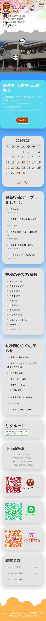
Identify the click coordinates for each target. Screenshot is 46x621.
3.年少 (13, 291)
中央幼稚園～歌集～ (19, 357)
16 (28, 162)
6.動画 (13, 305)
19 (7, 167)
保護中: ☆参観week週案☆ (21, 87)
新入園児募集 (16, 373)
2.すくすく (15, 286)
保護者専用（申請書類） (21, 397)
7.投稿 (13, 310)
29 (23, 173)
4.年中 (13, 295)
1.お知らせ (15, 281)
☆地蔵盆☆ (15, 209)
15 (23, 162)
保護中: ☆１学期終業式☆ (22, 245)
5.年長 (13, 300)
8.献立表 (14, 315)
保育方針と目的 (17, 385)
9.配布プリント (17, 319)
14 (18, 162)
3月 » (27, 182)
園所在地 (14, 403)
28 (18, 173)
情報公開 (17, 390)
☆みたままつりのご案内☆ (22, 254)
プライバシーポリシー (20, 409)
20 (13, 167)
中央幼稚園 (11, 12)
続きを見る (22, 120)
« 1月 (18, 182)
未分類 (13, 324)
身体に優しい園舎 (18, 379)
